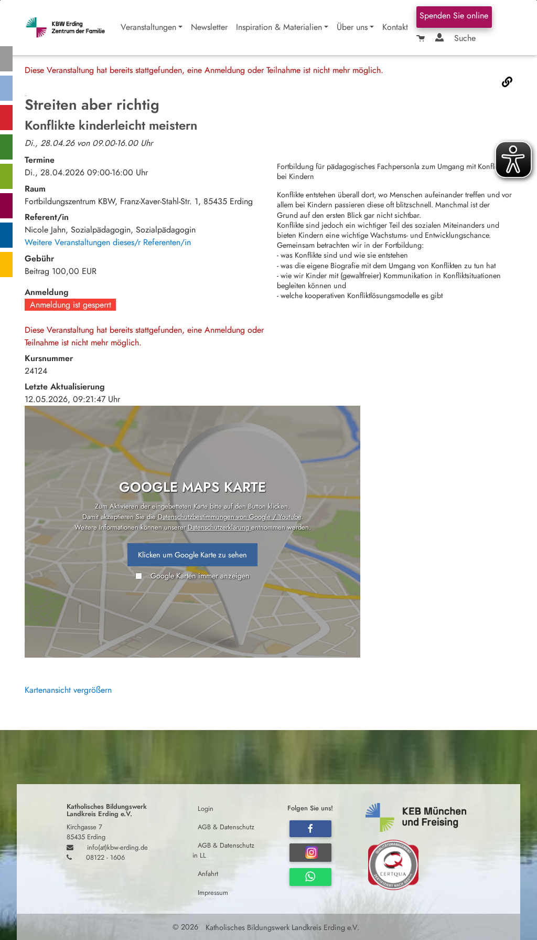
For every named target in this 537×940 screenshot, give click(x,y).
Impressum (213, 892)
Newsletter (209, 27)
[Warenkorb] (421, 38)
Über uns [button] (352, 27)
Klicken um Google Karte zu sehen (192, 555)
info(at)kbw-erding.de (117, 847)
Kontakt (395, 27)
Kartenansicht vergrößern (68, 690)
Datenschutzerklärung (219, 527)
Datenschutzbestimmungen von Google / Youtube (229, 517)
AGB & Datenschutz (226, 826)
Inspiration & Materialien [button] (279, 27)
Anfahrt (208, 874)
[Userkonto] (440, 38)
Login (205, 808)
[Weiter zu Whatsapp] (310, 877)
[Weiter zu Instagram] (310, 852)
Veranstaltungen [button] (148, 27)
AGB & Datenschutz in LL (223, 850)
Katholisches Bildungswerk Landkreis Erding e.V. (281, 927)
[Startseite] (70, 27)
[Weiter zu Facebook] (310, 828)
